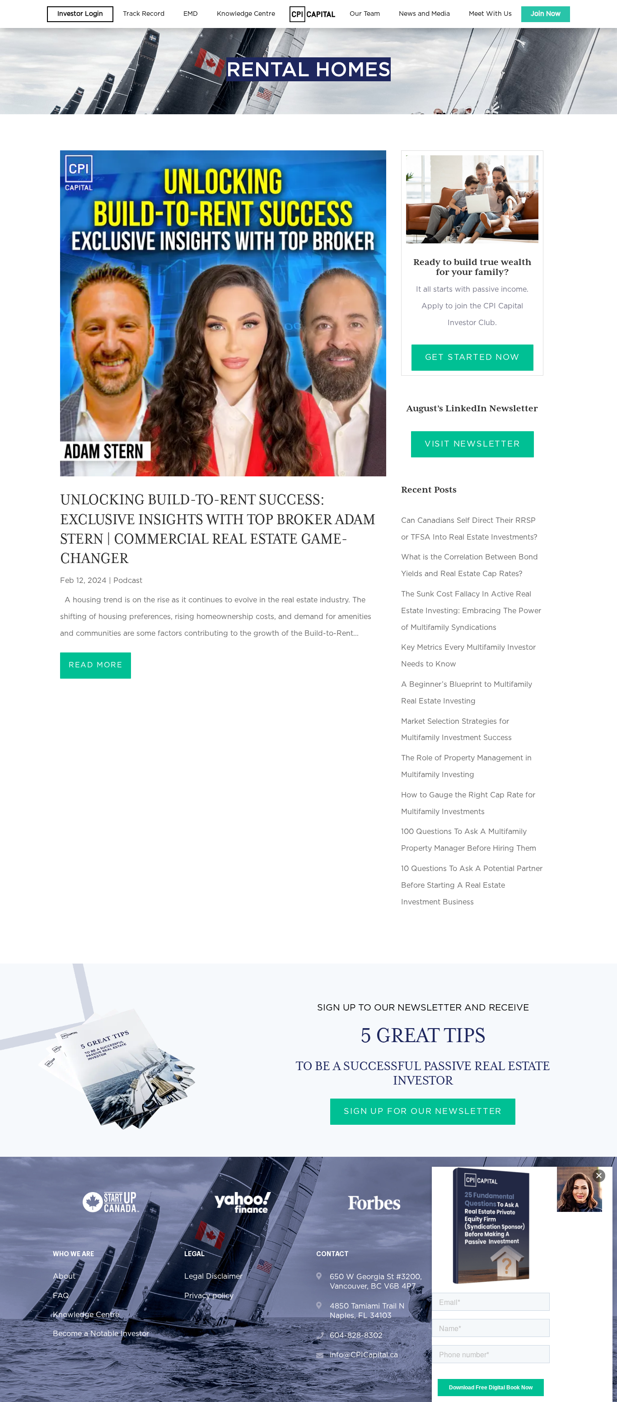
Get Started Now (472, 358)
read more (95, 665)
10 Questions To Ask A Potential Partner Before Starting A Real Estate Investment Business (471, 885)
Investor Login (80, 14)
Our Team (365, 14)
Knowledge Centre (86, 1314)
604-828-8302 (356, 1335)
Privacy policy (209, 1296)
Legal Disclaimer (213, 1276)
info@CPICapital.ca (364, 1355)
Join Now (546, 14)
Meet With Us (490, 14)
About (64, 1276)
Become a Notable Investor (101, 1333)
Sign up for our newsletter (423, 1112)
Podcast (127, 580)
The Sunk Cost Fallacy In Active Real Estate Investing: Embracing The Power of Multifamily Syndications (471, 611)
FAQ (61, 1296)
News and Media (424, 14)
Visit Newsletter (472, 444)
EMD (190, 14)
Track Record (143, 14)
